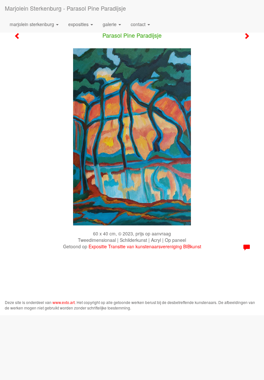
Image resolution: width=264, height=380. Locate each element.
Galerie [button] (110, 24)
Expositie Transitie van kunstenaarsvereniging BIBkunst (145, 246)
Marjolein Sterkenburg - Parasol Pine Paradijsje (65, 8)
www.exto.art (63, 302)
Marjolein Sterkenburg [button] (32, 24)
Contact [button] (139, 24)
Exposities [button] (79, 24)
